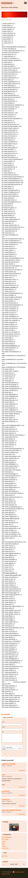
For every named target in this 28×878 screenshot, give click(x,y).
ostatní (4, 841)
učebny (4, 846)
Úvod (2, 19)
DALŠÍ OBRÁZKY (7, 837)
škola (3, 843)
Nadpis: (3, 727)
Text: (3, 732)
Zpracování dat (6, 874)
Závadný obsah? (19, 872)
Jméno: (3, 722)
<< (4, 864)
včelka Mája (5, 848)
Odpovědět (22, 770)
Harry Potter (5, 839)
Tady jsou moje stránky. (9, 7)
